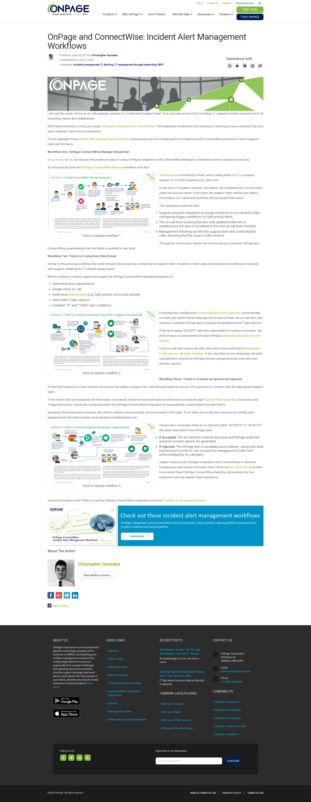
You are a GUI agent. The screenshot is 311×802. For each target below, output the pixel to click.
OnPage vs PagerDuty (228, 710)
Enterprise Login (118, 667)
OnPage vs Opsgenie (227, 701)
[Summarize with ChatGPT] (230, 68)
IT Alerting (107, 64)
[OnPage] (68, 9)
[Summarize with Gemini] (238, 68)
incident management (86, 64)
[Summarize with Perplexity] (253, 68)
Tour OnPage (249, 17)
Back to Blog (60, 606)
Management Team (119, 711)
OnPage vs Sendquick (228, 718)
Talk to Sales (115, 658)
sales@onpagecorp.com (236, 671)
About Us (113, 650)
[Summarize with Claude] (245, 68)
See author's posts (97, 575)
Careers (113, 703)
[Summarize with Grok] (260, 68)
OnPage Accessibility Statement (127, 719)
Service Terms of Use (203, 793)
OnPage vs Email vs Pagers (177, 728)
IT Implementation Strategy (124, 683)
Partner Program (118, 675)
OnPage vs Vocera (172, 703)
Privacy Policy (231, 793)
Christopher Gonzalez (105, 55)
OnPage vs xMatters (227, 734)
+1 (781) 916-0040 (231, 681)
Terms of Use (255, 793)
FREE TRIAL (250, 9)
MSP (161, 64)
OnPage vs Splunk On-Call (230, 726)
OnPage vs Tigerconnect (176, 720)
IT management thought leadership (135, 64)
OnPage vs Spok (171, 712)
